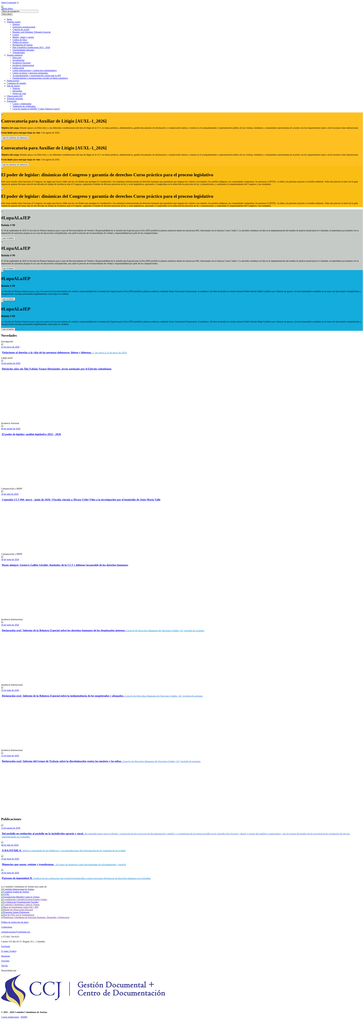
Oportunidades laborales (23, 50)
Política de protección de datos (14, 922)
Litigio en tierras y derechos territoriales (30, 73)
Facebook (5, 946)
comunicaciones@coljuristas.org (15, 932)
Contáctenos (6, 927)
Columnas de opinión (16, 83)
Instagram (5, 956)
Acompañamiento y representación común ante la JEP (37, 75)
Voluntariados (19, 52)
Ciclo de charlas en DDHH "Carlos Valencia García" (36, 109)
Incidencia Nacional (21, 63)
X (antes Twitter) (8, 951)
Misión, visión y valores (23, 37)
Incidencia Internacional (23, 65)
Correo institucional (10, 1017)
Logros (16, 34)
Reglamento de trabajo (23, 45)
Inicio (9, 19)
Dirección (17, 57)
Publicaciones (13, 80)
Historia (16, 24)
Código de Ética (20, 40)
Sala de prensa (13, 86)
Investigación (18, 60)
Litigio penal (18, 68)
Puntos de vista (19, 93)
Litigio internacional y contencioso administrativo (35, 70)
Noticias (16, 88)
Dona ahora (7, 8)
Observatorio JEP (15, 96)
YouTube (5, 961)
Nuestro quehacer (15, 55)
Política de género (21, 42)
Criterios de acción (21, 29)
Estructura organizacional (24, 27)
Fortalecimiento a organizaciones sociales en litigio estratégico (40, 78)
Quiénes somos (13, 22)
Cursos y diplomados (22, 103)
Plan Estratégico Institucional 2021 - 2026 (31, 47)
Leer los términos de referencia (15, 138)
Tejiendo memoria (15, 98)
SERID (24, 1017)
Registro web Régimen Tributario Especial (32, 32)
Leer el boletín (8, 238)
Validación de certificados (24, 106)
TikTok (4, 965)
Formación (11, 101)
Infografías (17, 91)
